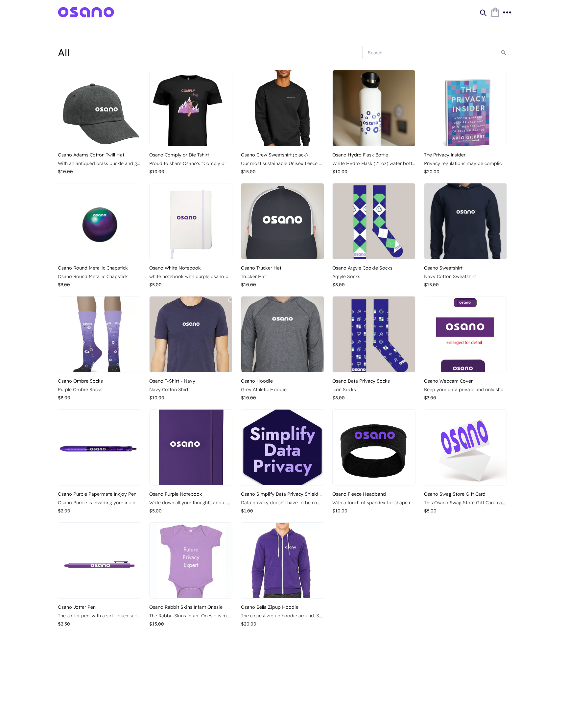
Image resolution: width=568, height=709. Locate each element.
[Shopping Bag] (495, 12)
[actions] (507, 12)
